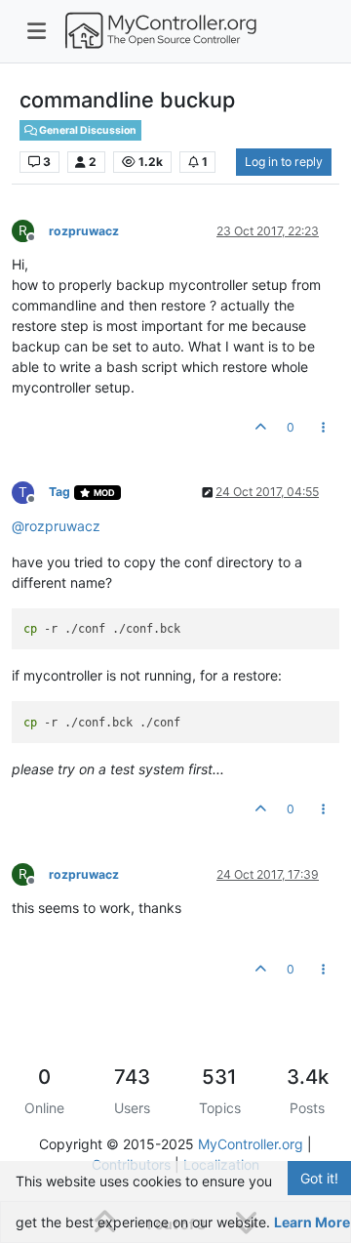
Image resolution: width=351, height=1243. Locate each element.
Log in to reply (284, 161)
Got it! (319, 1178)
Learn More (312, 1222)
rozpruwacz (84, 231)
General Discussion (86, 130)
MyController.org (250, 1144)
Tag (59, 491)
